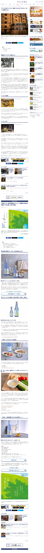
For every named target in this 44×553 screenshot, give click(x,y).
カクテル (32, 114)
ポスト (15, 163)
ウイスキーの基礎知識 (36, 114)
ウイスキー (11, 181)
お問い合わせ (13, 460)
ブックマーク (21, 163)
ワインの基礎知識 (38, 115)
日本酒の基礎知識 (33, 115)
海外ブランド (15, 181)
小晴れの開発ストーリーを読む (14, 293)
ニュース (8, 181)
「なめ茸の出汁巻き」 (8, 403)
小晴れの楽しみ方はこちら (14, 470)
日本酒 (7, 529)
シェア (9, 163)
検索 (42, 1)
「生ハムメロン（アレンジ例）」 (5, 410)
